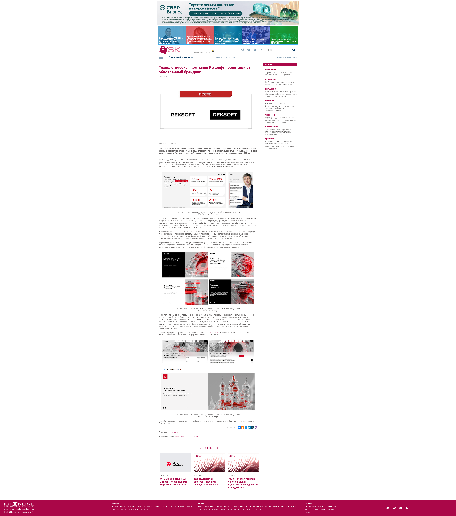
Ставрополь (271, 79)
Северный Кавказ (331, 509)
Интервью (131, 506)
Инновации (249, 509)
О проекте (7, 509)
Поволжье (321, 506)
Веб (270, 506)
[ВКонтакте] (239, 427)
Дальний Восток (318, 509)
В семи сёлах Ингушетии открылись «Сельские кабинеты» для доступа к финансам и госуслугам (281, 94)
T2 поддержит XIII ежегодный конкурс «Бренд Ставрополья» (206, 481)
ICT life (171, 506)
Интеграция (253, 506)
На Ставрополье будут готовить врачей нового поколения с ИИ (279, 83)
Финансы (241, 509)
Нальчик (269, 101)
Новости (115, 506)
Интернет (200, 506)
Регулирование (232, 509)
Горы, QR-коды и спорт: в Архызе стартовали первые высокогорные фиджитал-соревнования (280, 120)
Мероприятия (140, 506)
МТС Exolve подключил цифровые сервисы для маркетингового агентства (174, 481)
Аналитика (122, 506)
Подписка (30, 509)
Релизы (189, 506)
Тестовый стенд (180, 506)
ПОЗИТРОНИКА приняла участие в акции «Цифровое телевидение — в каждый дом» (243, 483)
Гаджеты (258, 509)
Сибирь (334, 506)
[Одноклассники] (242, 427)
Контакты (15, 509)
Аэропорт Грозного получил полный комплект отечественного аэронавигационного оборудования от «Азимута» (281, 144)
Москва (328, 506)
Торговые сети (294, 506)
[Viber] (256, 427)
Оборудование (202, 509)
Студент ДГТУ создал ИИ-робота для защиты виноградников (279, 73)
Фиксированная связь (240, 506)
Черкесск (270, 115)
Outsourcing (216, 509)
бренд (195, 436)
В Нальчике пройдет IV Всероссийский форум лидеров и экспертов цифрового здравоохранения (279, 107)
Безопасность (263, 506)
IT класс (156, 506)
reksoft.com (214, 332)
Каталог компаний (144, 509)
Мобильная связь (211, 506)
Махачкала (270, 69)
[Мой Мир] (246, 427)
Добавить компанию (287, 57)
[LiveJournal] (252, 427)
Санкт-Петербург (310, 506)
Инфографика (132, 509)
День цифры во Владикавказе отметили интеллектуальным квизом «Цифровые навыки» (278, 132)
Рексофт (188, 436)
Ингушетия (270, 89)
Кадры (223, 509)
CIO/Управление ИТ (224, 506)
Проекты (149, 506)
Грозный (269, 138)
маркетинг (179, 436)
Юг (311, 509)
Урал (306, 509)
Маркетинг (173, 432)
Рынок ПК (276, 506)
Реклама (23, 509)
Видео (114, 509)
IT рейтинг (164, 506)
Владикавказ (271, 127)
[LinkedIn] (249, 427)
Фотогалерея (121, 509)
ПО (209, 509)
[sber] (228, 24)
